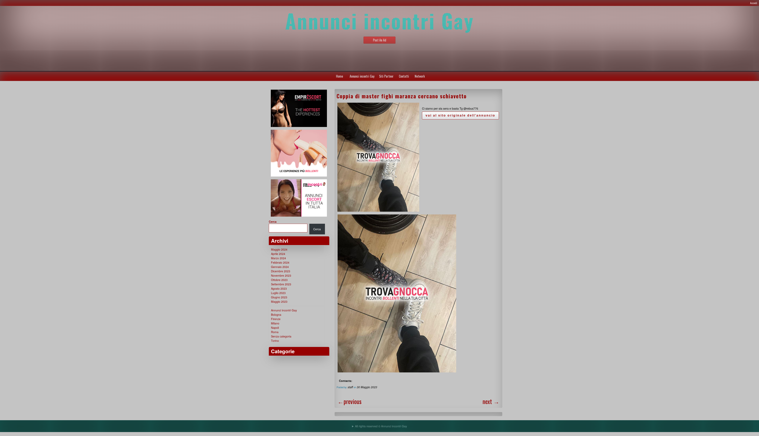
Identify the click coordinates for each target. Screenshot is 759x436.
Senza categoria (281, 336)
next (490, 401)
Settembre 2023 (281, 284)
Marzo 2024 (278, 258)
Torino (275, 341)
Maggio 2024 (279, 249)
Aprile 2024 (278, 254)
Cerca (273, 222)
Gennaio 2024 (280, 267)
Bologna (276, 315)
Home (339, 76)
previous (350, 401)
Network (420, 76)
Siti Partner (386, 76)
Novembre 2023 (281, 275)
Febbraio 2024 (280, 262)
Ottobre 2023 (279, 280)
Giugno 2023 (279, 297)
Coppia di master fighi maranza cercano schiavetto (402, 96)
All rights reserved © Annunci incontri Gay (381, 426)
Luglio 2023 (278, 293)
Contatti (404, 76)
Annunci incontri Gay (362, 76)
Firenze (275, 319)
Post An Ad (379, 40)
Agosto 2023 (279, 288)
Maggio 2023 (279, 302)
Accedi (753, 3)
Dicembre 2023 (280, 271)
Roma (274, 332)
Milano (275, 323)
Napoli (275, 328)
